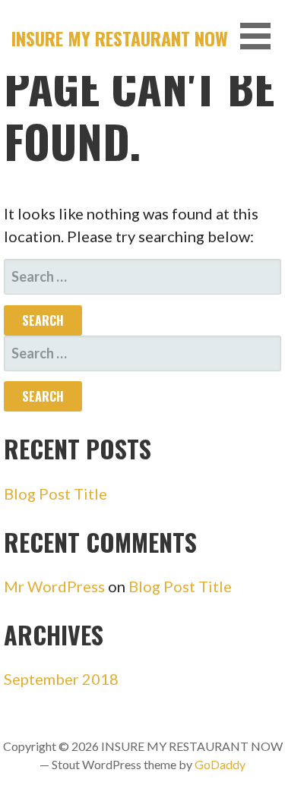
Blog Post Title (55, 493)
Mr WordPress (54, 586)
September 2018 (61, 679)
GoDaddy (220, 764)
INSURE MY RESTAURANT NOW (119, 38)
